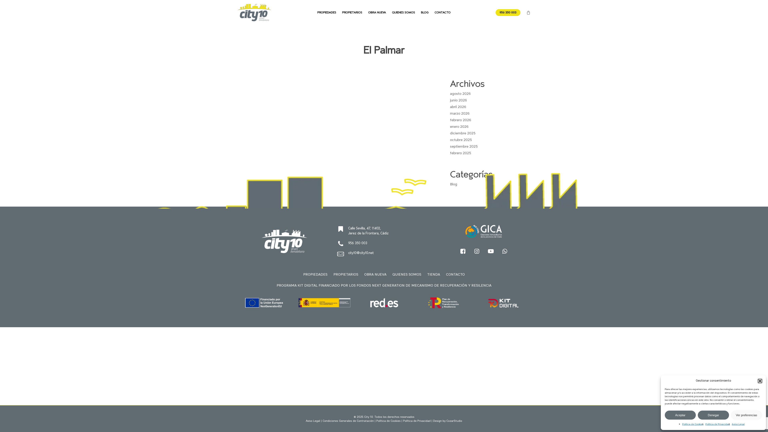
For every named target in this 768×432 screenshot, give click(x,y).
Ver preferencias (746, 415)
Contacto (455, 274)
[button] (760, 381)
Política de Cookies (692, 424)
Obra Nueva (375, 274)
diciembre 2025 (462, 133)
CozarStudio (454, 421)
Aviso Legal (738, 424)
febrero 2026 (460, 120)
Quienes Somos (406, 274)
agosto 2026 (460, 94)
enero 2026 (459, 127)
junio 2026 (458, 100)
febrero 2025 (460, 153)
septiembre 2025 (464, 146)
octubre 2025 (461, 140)
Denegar (713, 415)
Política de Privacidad (717, 424)
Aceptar (680, 415)
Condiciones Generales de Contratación (348, 421)
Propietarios (345, 274)
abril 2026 (458, 107)
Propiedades (315, 274)
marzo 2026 (459, 113)
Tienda (433, 274)
